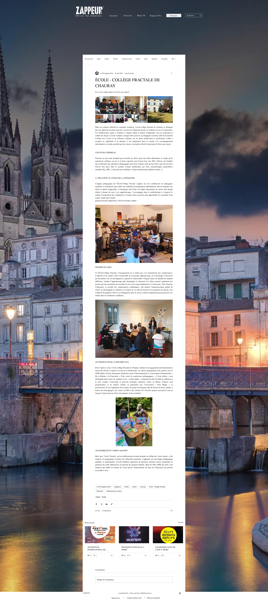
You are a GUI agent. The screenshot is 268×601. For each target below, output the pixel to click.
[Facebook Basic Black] (180, 593)
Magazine (117, 487)
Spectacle (154, 59)
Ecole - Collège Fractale (157, 487)
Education (100, 491)
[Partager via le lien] (112, 504)
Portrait (115, 59)
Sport (98, 59)
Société (138, 59)
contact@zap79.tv (123, 593)
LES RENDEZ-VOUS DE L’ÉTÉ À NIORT (165, 548)
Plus (173, 59)
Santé (145, 59)
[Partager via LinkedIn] (107, 504)
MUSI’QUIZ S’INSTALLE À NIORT (132, 548)
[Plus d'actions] (171, 73)
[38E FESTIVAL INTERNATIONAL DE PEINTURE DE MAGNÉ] (100, 534)
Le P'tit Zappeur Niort (104, 487)
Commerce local (126, 59)
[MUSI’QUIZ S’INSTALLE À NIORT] (134, 534)
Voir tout (180, 522)
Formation (164, 59)
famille (126, 487)
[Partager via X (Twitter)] (101, 504)
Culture (107, 59)
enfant (134, 487)
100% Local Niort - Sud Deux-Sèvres (88, 16)
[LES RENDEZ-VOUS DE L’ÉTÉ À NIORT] (168, 534)
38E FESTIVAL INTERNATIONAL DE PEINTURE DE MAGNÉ (97, 548)
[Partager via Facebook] (96, 504)
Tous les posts (89, 59)
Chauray (143, 487)
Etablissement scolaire (114, 491)
